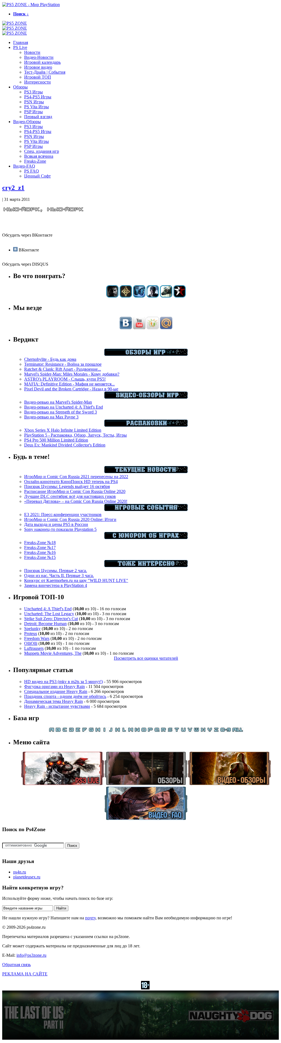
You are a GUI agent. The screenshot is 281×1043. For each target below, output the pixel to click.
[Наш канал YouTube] (139, 327)
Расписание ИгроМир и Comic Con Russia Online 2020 (74, 491)
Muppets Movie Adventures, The (53, 653)
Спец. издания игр (41, 151)
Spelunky (32, 628)
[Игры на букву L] (124, 730)
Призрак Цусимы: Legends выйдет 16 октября (67, 486)
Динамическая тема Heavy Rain (53, 701)
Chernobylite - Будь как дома (50, 359)
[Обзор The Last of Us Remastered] (112, 296)
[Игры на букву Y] (209, 730)
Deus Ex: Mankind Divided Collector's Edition (64, 445)
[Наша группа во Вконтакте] (126, 327)
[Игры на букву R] (163, 730)
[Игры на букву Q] (157, 730)
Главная (20, 42)
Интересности (37, 82)
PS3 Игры (33, 92)
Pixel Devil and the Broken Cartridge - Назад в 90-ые (71, 389)
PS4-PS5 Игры (37, 97)
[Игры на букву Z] (216, 730)
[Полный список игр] (237, 730)
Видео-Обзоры (27, 121)
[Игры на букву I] (104, 730)
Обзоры (20, 87)
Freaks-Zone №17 (40, 547)
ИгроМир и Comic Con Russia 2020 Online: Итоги (70, 519)
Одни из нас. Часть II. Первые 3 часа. (59, 575)
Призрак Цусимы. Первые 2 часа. (55, 570)
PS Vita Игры (36, 106)
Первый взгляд (38, 116)
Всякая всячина (38, 156)
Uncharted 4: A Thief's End (48, 608)
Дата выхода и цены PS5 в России (56, 524)
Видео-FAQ (24, 166)
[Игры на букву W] (196, 730)
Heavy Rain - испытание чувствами (57, 706)
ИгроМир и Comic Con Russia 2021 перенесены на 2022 (76, 476)
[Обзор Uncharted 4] (153, 296)
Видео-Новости (39, 57)
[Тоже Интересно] (146, 565)
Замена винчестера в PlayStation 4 (55, 585)
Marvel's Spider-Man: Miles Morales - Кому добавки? (71, 374)
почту (90, 918)
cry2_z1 (13, 187)
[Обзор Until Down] (139, 296)
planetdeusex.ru (26, 877)
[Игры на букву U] (183, 730)
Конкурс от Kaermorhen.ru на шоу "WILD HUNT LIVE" (76, 580)
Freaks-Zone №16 (40, 552)
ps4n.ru (19, 872)
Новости (32, 52)
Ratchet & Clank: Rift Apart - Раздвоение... (62, 369)
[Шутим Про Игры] (146, 537)
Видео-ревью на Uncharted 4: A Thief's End (63, 407)
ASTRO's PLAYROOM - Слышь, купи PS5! (65, 379)
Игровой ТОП (37, 77)
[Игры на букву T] (176, 730)
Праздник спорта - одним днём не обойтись (65, 696)
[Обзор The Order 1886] (126, 296)
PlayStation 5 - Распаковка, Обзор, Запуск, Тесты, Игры (75, 435)
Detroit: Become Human (45, 623)
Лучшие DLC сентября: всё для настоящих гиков (70, 496)
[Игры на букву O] (144, 730)
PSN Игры (34, 101)
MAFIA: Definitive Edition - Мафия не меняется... (69, 384)
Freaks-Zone (35, 161)
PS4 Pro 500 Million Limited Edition (56, 440)
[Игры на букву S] (170, 730)
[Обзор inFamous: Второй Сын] (179, 296)
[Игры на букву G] (91, 730)
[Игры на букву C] (65, 730)
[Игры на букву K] (117, 730)
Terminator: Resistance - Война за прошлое (63, 364)
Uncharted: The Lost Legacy (49, 613)
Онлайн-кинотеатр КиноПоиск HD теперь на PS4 (71, 481)
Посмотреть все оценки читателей (146, 658)
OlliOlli (30, 643)
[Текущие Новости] (146, 471)
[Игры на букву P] (150, 730)
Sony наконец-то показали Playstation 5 (60, 529)
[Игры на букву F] (84, 730)
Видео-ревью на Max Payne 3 (51, 417)
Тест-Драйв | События (44, 72)
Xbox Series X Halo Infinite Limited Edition (62, 430)
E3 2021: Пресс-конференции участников (63, 514)
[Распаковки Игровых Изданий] (146, 425)
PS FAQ (31, 171)
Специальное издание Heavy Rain (55, 691)
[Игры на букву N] (137, 730)
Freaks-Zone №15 (40, 557)
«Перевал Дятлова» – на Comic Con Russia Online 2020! (75, 501)
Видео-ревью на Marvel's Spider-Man (58, 402)
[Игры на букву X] (203, 730)
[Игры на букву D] (71, 730)
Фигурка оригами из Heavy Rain (54, 686)
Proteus (30, 633)
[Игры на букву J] (111, 730)
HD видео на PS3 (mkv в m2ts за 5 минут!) (63, 681)
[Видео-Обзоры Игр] (146, 397)
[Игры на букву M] (130, 730)
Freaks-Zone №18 (40, 542)
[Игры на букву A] (51, 730)
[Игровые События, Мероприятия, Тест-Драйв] (146, 509)
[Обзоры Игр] (146, 354)
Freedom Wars (36, 638)
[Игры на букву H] (97, 730)
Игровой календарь (42, 62)
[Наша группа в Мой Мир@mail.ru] (166, 327)
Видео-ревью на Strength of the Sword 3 (60, 412)
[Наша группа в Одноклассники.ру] (153, 327)
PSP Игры (33, 111)
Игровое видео (38, 67)
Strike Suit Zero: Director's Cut (51, 618)
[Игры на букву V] (190, 730)
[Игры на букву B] (58, 730)
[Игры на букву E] (78, 730)
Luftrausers (34, 648)
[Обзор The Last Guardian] (166, 296)
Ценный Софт (37, 176)
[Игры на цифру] (225, 730)
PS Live (20, 47)
